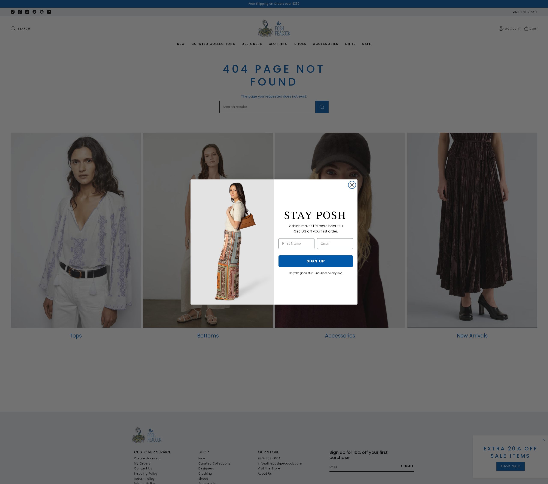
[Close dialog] (352, 185)
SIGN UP (316, 261)
